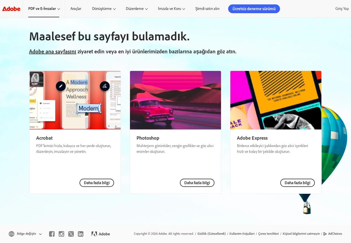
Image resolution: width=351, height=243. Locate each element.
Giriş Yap (342, 8)
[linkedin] (80, 234)
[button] (25, 234)
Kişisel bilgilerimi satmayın (301, 234)
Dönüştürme (102, 8)
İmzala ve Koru (169, 8)
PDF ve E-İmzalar (42, 8)
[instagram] (61, 234)
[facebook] (52, 234)
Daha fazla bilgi (97, 182)
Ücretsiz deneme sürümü (254, 8)
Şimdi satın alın (207, 8)
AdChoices (335, 234)
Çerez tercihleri (268, 234)
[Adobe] (11, 8)
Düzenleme (135, 8)
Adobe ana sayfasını (52, 51)
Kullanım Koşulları (242, 234)
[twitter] (71, 234)
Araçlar (75, 8)
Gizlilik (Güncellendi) (211, 234)
